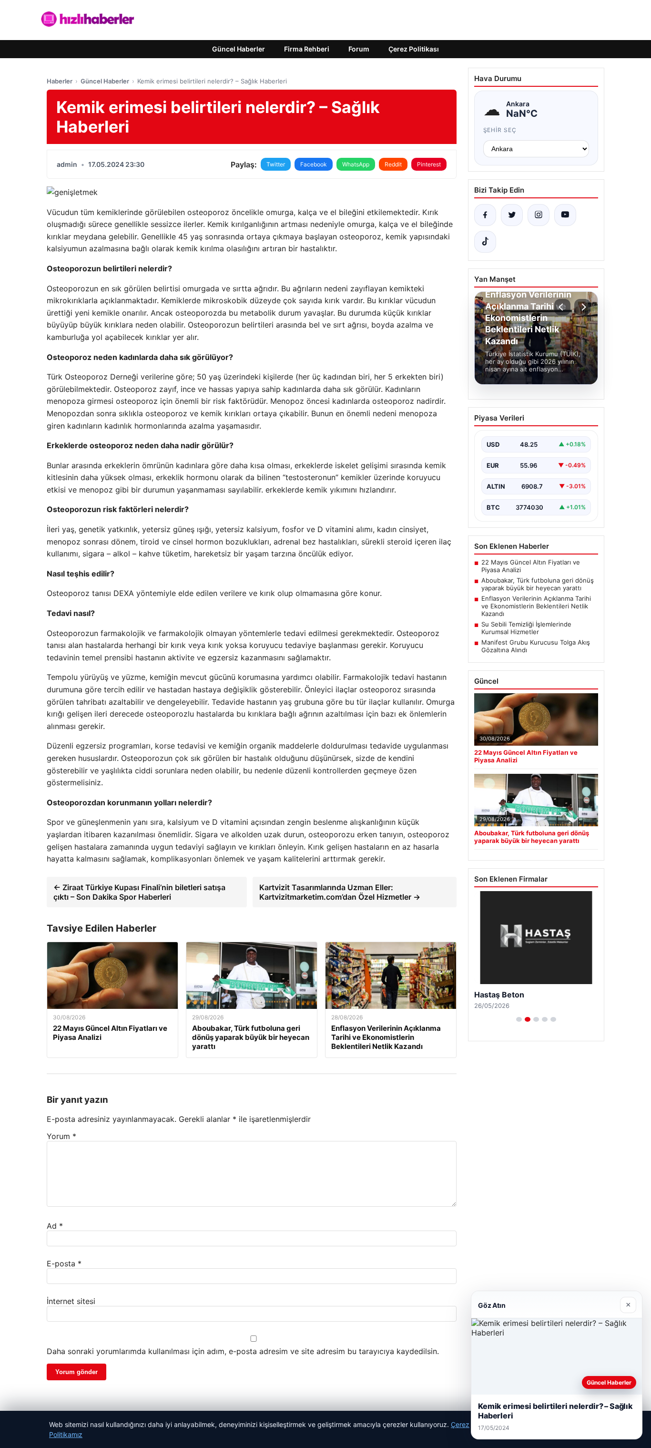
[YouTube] (565, 215)
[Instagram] (538, 215)
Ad (55, 1226)
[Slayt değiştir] (519, 1019)
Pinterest (429, 164)
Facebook (313, 164)
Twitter (275, 164)
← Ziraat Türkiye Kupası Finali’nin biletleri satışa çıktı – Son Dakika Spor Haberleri (139, 892)
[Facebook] (485, 215)
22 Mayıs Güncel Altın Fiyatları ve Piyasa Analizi (530, 566)
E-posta (64, 1263)
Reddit (393, 164)
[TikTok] (485, 242)
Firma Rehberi (306, 49)
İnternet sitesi (71, 1301)
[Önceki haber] (562, 307)
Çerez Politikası (413, 49)
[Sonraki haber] (582, 307)
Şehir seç (500, 130)
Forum (358, 49)
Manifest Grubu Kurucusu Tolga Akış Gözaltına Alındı (535, 646)
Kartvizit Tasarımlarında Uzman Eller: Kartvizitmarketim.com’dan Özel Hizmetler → (339, 892)
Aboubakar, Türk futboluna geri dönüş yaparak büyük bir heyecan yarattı (537, 584)
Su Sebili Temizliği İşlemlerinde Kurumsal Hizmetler (526, 628)
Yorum (61, 1136)
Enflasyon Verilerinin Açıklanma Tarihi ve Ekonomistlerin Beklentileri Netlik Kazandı (536, 606)
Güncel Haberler (238, 49)
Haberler (59, 81)
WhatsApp (355, 164)
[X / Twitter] (512, 215)
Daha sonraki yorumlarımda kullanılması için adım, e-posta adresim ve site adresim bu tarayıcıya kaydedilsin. (243, 1351)
